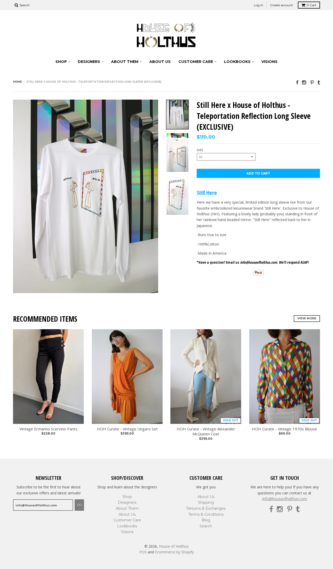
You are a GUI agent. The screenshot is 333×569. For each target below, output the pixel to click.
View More (306, 318)
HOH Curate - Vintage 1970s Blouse (284, 428)
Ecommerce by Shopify (174, 551)
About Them (124, 61)
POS (143, 551)
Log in (258, 5)
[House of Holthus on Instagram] (304, 82)
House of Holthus (174, 546)
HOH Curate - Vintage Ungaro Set (127, 428)
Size (200, 150)
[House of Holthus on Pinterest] (312, 82)
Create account (281, 5)
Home (17, 81)
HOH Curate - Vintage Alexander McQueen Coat (206, 431)
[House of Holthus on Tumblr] (318, 82)
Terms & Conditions (205, 514)
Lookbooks (237, 61)
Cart (311, 5)
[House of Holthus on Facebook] (297, 82)
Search (206, 526)
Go (79, 505)
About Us (160, 61)
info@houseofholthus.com (284, 498)
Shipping (206, 502)
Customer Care (195, 61)
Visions (269, 61)
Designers (89, 61)
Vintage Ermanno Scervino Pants (49, 428)
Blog (206, 520)
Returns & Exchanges (206, 508)
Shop (61, 61)
